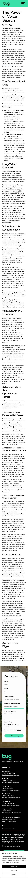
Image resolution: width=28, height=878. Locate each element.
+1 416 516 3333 (7, 788)
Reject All (14, 874)
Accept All (14, 866)
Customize (14, 870)
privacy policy (11, 843)
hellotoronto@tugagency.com (11, 790)
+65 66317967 (6, 811)
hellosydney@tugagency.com (10, 805)
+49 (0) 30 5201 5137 (8, 781)
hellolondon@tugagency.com (10, 775)
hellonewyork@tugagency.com (11, 798)
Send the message (14, 736)
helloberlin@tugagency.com (10, 782)
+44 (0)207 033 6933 (8, 773)
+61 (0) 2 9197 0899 (8, 803)
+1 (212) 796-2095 (8, 796)
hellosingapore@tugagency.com (11, 813)
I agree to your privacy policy (12, 726)
